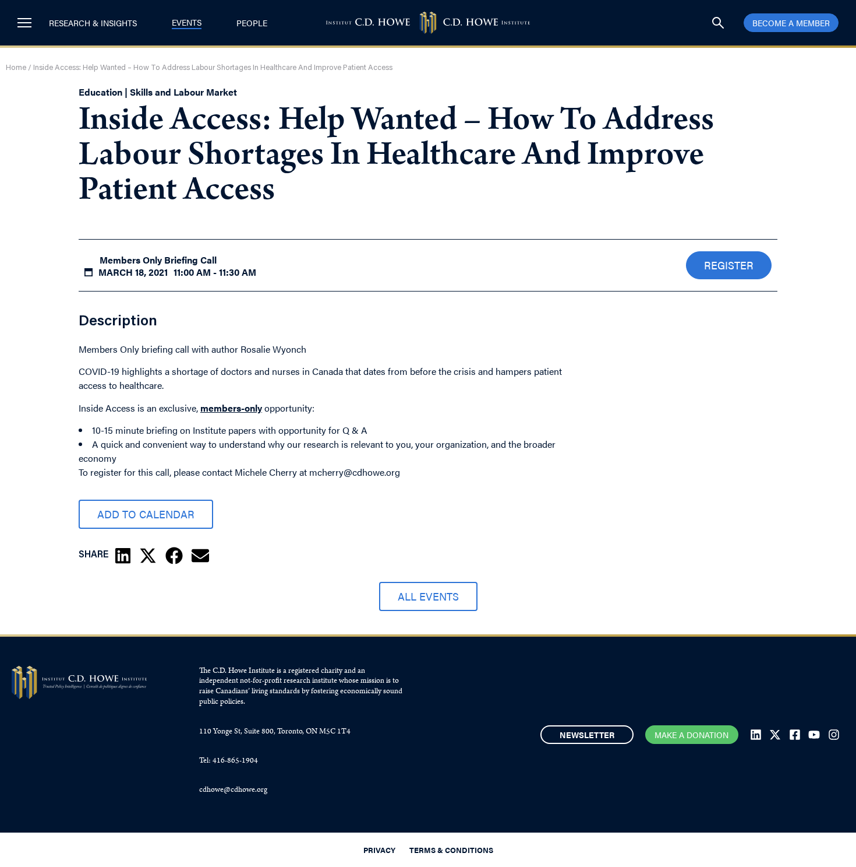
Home (16, 68)
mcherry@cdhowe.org (354, 472)
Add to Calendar (145, 514)
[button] (122, 555)
